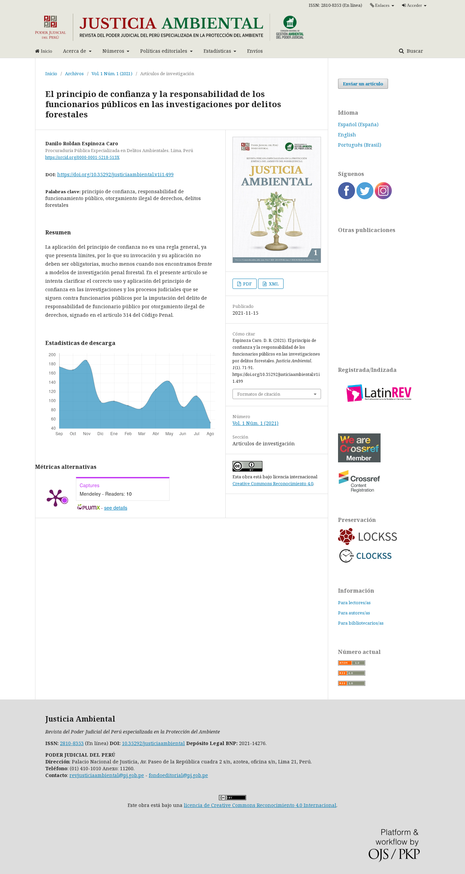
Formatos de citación (258, 394)
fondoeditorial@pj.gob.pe (178, 775)
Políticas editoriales (164, 51)
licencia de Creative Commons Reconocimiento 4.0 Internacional (260, 805)
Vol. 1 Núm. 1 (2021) (112, 73)
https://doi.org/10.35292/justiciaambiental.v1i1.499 (115, 174)
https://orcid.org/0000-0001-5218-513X (82, 157)
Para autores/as (354, 613)
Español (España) (358, 124)
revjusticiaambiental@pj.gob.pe (106, 775)
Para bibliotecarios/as (361, 623)
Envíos (255, 51)
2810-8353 (72, 743)
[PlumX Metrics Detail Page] (55, 497)
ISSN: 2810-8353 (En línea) (335, 5)
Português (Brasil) (359, 145)
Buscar (414, 51)
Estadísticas (218, 51)
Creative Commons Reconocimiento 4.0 (273, 483)
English (347, 134)
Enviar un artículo (363, 84)
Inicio (51, 73)
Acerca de (75, 51)
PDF (247, 284)
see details (115, 507)
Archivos (74, 73)
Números (114, 51)
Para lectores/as (354, 602)
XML (273, 284)
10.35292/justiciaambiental (153, 743)
